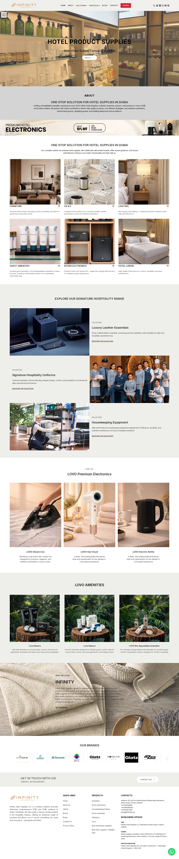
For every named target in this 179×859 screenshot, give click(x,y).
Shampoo (96, 817)
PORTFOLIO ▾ (94, 5)
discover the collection (102, 341)
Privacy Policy (68, 826)
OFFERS (126, 5)
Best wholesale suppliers (102, 826)
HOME (63, 5)
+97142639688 (126, 805)
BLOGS (105, 5)
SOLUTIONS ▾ (81, 5)
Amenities (96, 801)
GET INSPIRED (61, 708)
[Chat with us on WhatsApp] (171, 851)
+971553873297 (127, 810)
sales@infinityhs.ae (128, 812)
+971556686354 (127, 807)
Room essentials (98, 813)
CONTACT (114, 5)
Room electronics (99, 805)
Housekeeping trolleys (101, 809)
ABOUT (71, 5)
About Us (66, 805)
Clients (65, 809)
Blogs (65, 817)
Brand (65, 813)
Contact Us (67, 821)
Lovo (94, 821)
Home (65, 801)
